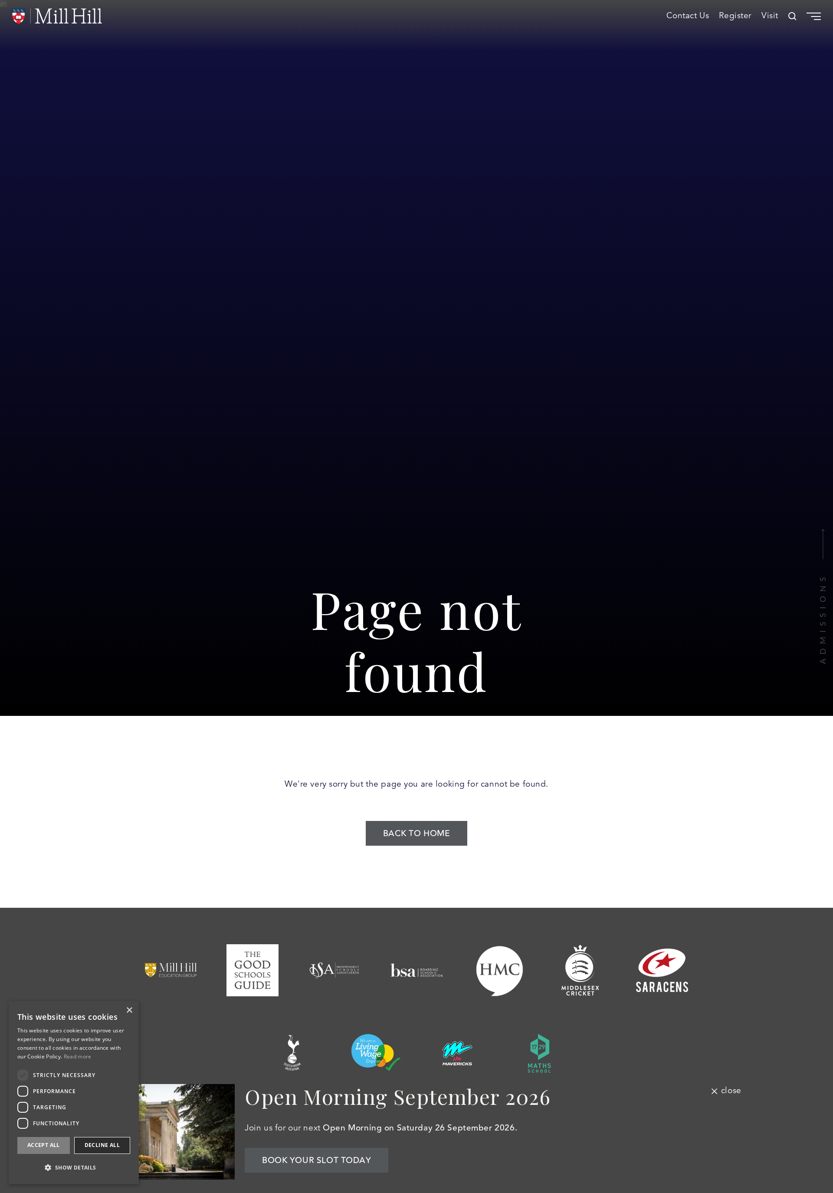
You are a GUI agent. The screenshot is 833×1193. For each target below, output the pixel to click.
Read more (78, 1056)
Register (735, 16)
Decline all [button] (102, 1145)
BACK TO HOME (416, 833)
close (731, 1091)
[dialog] (74, 1092)
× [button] (129, 1010)
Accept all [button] (43, 1145)
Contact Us (687, 16)
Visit (769, 16)
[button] (73, 1168)
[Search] (792, 16)
